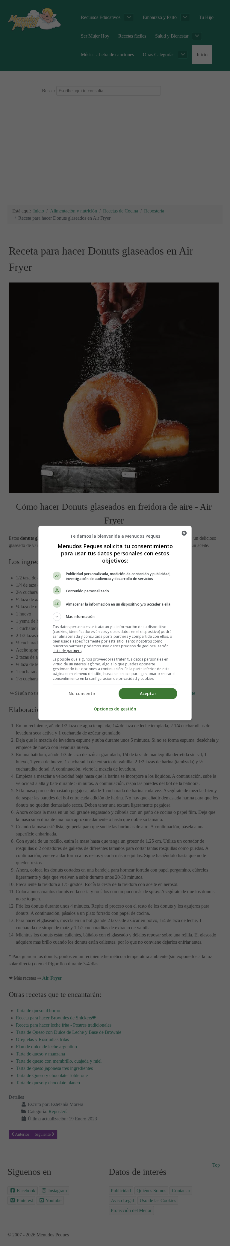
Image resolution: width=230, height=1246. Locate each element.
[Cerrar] (184, 533)
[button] (115, 616)
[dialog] (115, 623)
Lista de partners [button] (67, 650)
